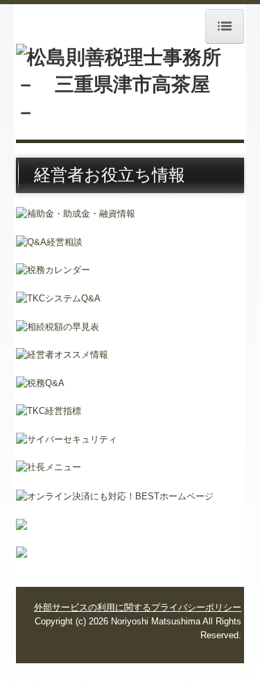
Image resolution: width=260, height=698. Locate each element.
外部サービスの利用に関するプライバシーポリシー (137, 607)
